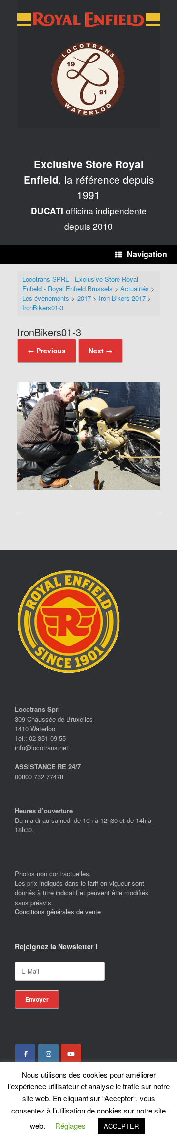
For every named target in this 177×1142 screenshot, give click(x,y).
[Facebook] (25, 1054)
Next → (100, 350)
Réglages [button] (70, 1125)
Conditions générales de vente (58, 911)
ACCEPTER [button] (121, 1126)
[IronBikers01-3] (88, 486)
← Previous (47, 350)
